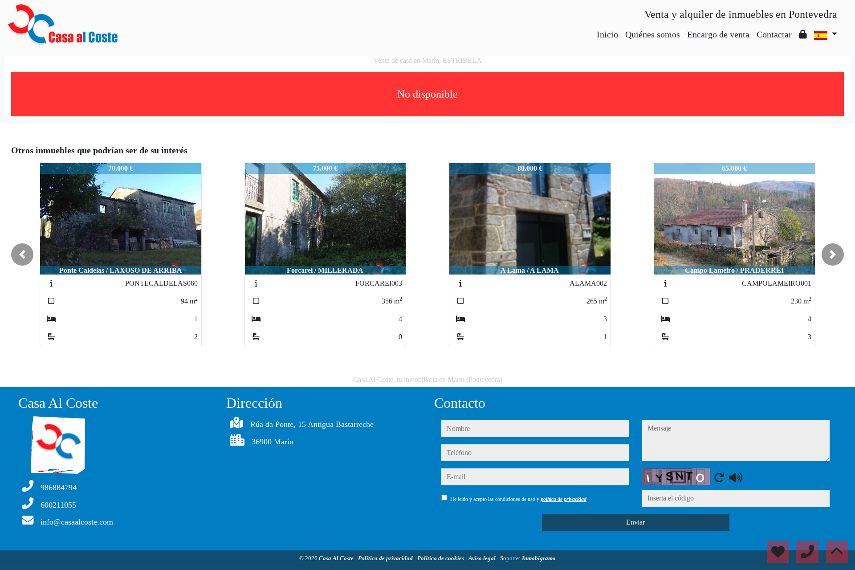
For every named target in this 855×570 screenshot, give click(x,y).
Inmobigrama (539, 558)
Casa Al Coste (337, 558)
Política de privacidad (386, 558)
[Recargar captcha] (719, 477)
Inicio (607, 34)
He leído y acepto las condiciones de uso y (518, 499)
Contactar (774, 34)
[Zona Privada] (802, 34)
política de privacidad (563, 499)
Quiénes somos (652, 34)
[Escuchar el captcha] (736, 477)
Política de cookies (441, 558)
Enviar (635, 522)
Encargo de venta (718, 34)
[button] (22, 254)
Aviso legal (482, 558)
